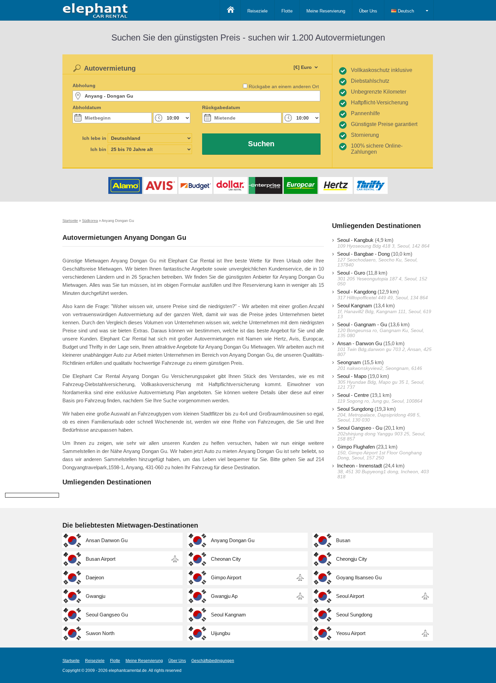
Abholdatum (87, 107)
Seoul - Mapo (351, 376)
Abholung (84, 85)
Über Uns (368, 11)
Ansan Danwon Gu (107, 540)
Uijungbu (220, 633)
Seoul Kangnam (354, 305)
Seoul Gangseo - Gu (359, 428)
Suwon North (100, 633)
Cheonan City (226, 559)
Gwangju (95, 596)
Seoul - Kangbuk (355, 240)
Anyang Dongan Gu (232, 540)
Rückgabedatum (221, 107)
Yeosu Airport (350, 633)
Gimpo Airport (226, 577)
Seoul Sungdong (355, 409)
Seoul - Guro (351, 273)
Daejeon (95, 577)
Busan (343, 540)
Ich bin (98, 149)
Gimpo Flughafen (356, 447)
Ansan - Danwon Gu (359, 343)
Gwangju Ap (224, 596)
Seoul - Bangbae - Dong (363, 254)
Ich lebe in (94, 138)
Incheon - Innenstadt (359, 466)
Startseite (71, 660)
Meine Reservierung (325, 11)
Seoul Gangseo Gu (107, 614)
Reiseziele (257, 11)
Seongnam (349, 362)
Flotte (287, 11)
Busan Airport (100, 559)
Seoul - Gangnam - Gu (362, 324)
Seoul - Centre (353, 395)
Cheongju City (351, 559)
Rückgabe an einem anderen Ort (284, 86)
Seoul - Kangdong (356, 292)
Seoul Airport (350, 596)
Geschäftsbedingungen (212, 660)
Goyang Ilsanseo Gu (359, 577)
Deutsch (405, 11)
